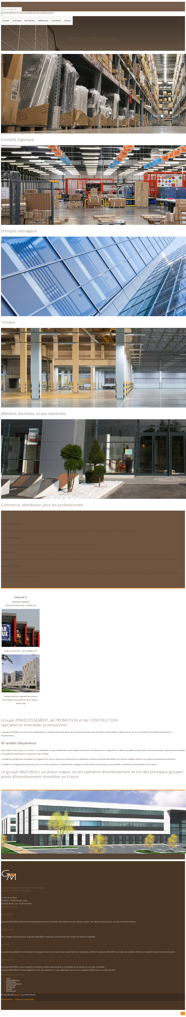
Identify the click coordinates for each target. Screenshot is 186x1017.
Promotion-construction (13, 984)
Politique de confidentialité (24, 999)
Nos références (10, 987)
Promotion (5, 944)
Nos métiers (30, 20)
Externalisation (7, 914)
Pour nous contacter (9, 906)
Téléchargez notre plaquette (12, 974)
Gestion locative (11, 985)
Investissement (7, 929)
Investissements (11, 982)
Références (43, 20)
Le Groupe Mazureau (12, 980)
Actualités (56, 20)
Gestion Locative (8, 959)
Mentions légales (7, 999)
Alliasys (16, 995)
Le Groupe (16, 20)
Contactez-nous (11, 991)
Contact (67, 20)
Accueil (6, 20)
